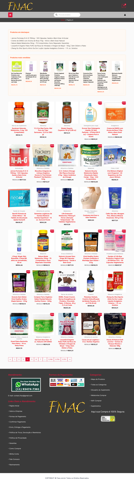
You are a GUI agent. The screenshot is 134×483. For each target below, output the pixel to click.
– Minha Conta (13, 454)
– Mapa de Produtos (97, 379)
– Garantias (12, 443)
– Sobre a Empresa (15, 411)
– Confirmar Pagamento (17, 422)
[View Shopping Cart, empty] (124, 6)
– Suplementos (95, 406)
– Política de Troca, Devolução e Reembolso (24, 432)
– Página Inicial (13, 406)
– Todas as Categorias (98, 385)
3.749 (50, 359)
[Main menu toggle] (10, 14)
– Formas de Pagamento (17, 416)
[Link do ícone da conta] (125, 15)
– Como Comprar (14, 448)
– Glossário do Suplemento (100, 390)
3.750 (57, 359)
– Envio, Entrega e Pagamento (19, 427)
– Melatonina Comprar (98, 395)
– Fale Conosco (14, 459)
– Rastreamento (14, 465)
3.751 (64, 359)
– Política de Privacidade (17, 438)
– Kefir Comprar (96, 401)
